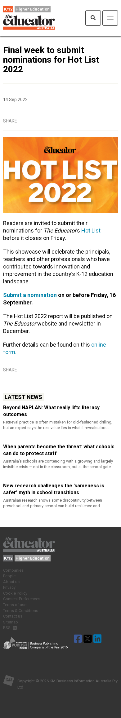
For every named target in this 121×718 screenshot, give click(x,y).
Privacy (9, 587)
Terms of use (14, 604)
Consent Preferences (21, 598)
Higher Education (33, 9)
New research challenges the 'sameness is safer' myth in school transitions (53, 489)
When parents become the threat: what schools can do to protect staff (58, 450)
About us (11, 581)
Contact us (12, 616)
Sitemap (10, 622)
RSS (7, 627)
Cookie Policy (15, 593)
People (9, 576)
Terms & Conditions (20, 610)
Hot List (91, 230)
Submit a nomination (30, 295)
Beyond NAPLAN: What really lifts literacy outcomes (51, 411)
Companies (13, 570)
